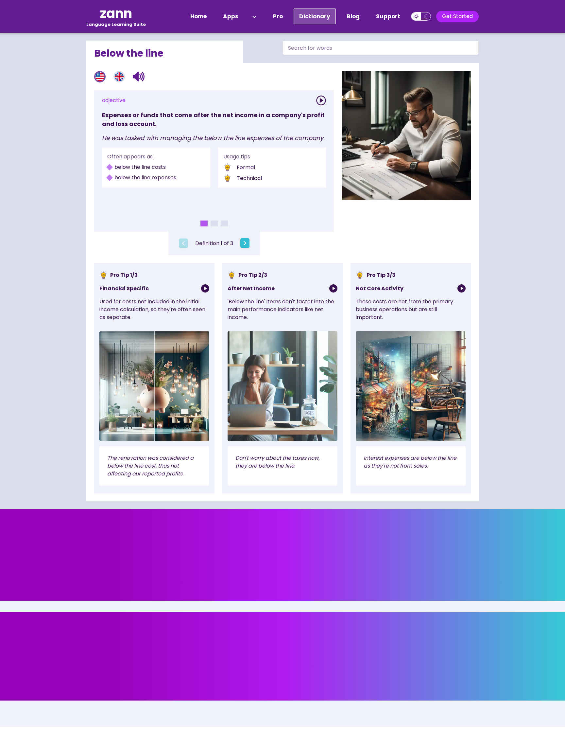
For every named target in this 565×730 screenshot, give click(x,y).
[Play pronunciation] (321, 100)
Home (198, 16)
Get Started (457, 16)
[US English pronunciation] (100, 76)
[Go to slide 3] (224, 223)
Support (388, 16)
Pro (278, 16)
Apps (230, 16)
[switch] (421, 16)
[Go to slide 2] (214, 223)
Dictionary (314, 16)
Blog (353, 16)
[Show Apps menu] (254, 16)
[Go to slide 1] (204, 223)
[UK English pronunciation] (119, 76)
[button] (139, 76)
